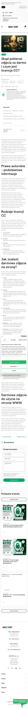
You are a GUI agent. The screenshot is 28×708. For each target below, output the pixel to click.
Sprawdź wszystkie (14, 499)
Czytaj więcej (5, 20)
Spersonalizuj (13, 366)
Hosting (11, 32)
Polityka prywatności (10, 701)
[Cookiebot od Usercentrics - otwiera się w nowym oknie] (21, 336)
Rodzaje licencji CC (7, 113)
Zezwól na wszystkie (14, 362)
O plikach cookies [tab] (22, 339)
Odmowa (14, 370)
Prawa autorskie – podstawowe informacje (13, 110)
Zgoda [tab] (4, 339)
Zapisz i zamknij (23, 7)
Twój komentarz (8, 463)
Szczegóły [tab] (13, 339)
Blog (8, 32)
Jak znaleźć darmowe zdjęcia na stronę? (13, 116)
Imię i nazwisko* (8, 454)
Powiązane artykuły (7, 123)
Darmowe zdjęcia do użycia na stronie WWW (13, 119)
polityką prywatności (11, 475)
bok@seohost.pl (15, 639)
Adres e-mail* (7, 458)
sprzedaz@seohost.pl (15, 649)
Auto (3, 7)
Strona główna (4, 32)
